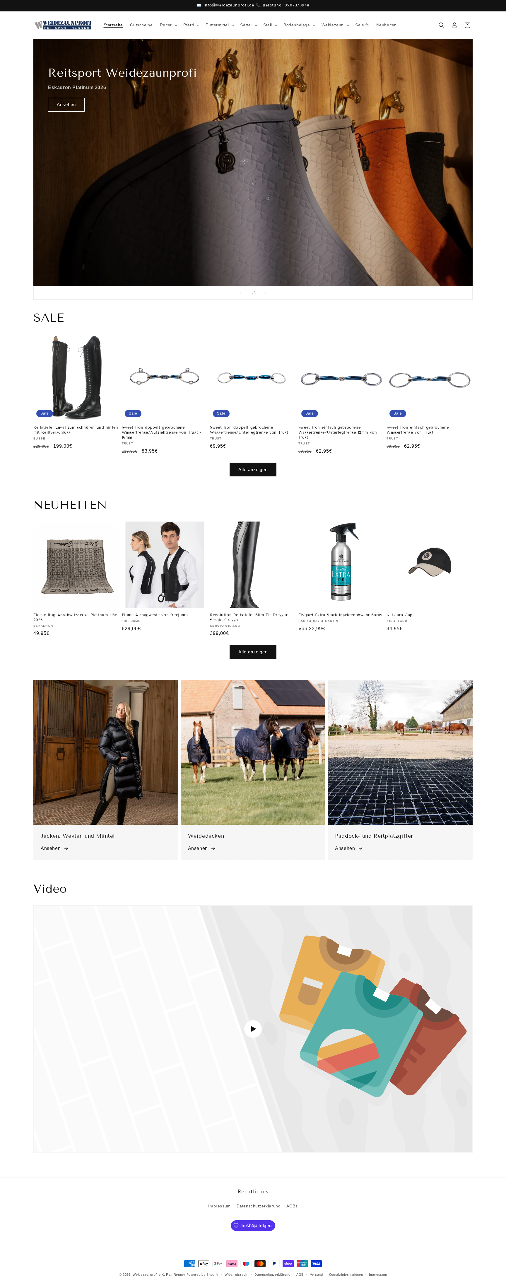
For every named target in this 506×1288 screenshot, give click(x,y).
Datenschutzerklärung (259, 1206)
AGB (300, 1274)
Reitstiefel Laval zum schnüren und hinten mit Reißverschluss (75, 430)
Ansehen (66, 104)
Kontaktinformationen (346, 1274)
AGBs (292, 1206)
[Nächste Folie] (265, 293)
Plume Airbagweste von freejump (155, 615)
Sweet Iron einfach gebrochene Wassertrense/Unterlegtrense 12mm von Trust (337, 432)
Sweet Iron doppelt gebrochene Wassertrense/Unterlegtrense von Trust (249, 430)
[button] (168, 25)
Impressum (219, 1206)
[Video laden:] (253, 1029)
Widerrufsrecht (237, 1274)
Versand (316, 1274)
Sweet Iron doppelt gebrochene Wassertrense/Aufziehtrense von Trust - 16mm (161, 432)
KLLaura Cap (400, 615)
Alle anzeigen (253, 469)
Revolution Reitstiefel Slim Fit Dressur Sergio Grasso (249, 617)
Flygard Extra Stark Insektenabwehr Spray (340, 615)
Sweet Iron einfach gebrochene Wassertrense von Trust (418, 430)
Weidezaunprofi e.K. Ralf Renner (159, 1274)
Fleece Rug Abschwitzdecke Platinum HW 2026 (75, 617)
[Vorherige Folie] (240, 293)
